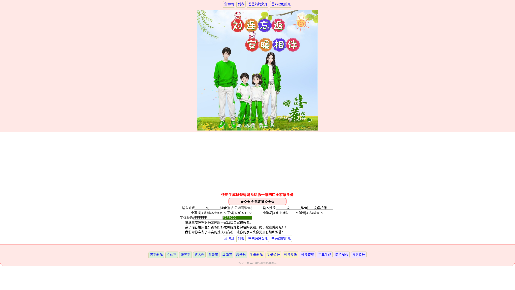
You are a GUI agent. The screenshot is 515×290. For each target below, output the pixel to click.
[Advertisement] (257, 162)
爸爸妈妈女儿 (258, 4)
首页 (252, 263)
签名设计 (358, 255)
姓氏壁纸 (307, 255)
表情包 (241, 255)
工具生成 (324, 255)
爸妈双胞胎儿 (281, 4)
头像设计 (273, 255)
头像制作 (256, 255)
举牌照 (227, 255)
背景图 (213, 255)
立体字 (171, 255)
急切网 (229, 4)
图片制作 (341, 255)
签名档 (199, 255)
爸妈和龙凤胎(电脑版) (266, 263)
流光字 (185, 255)
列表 (241, 4)
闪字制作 (156, 255)
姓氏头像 (290, 255)
